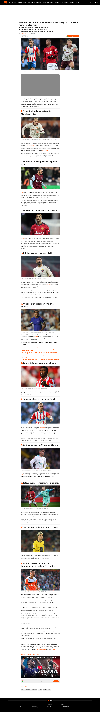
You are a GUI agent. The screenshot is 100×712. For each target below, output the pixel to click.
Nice (22, 600)
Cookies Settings (65, 706)
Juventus (24, 474)
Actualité (20, 2)
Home (22, 694)
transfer (22, 689)
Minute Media (77, 703)
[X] (90, 2)
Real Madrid (45, 150)
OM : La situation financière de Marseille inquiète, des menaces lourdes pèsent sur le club (40, 356)
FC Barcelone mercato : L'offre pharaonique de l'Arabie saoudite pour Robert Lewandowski (39, 353)
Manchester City (30, 145)
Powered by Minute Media (47, 710)
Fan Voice (72, 2)
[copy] (28, 36)
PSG (23, 238)
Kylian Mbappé (34, 689)
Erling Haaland (49, 142)
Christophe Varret (25, 33)
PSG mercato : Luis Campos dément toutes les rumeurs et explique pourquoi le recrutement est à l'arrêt (40, 349)
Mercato (26, 694)
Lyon (22, 192)
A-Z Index (49, 706)
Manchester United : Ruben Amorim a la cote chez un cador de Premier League (40, 359)
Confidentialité (23, 703)
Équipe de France (59, 2)
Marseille (49, 284)
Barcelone (42, 427)
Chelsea (36, 336)
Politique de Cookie (36, 703)
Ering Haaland (28, 689)
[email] (97, 2)
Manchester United (30, 245)
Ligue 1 (24, 2)
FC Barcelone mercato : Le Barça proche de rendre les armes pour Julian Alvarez (40, 347)
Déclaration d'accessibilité (35, 707)
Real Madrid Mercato (46, 689)
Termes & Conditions (49, 703)
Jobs (21, 706)
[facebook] (88, 2)
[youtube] (95, 2)
